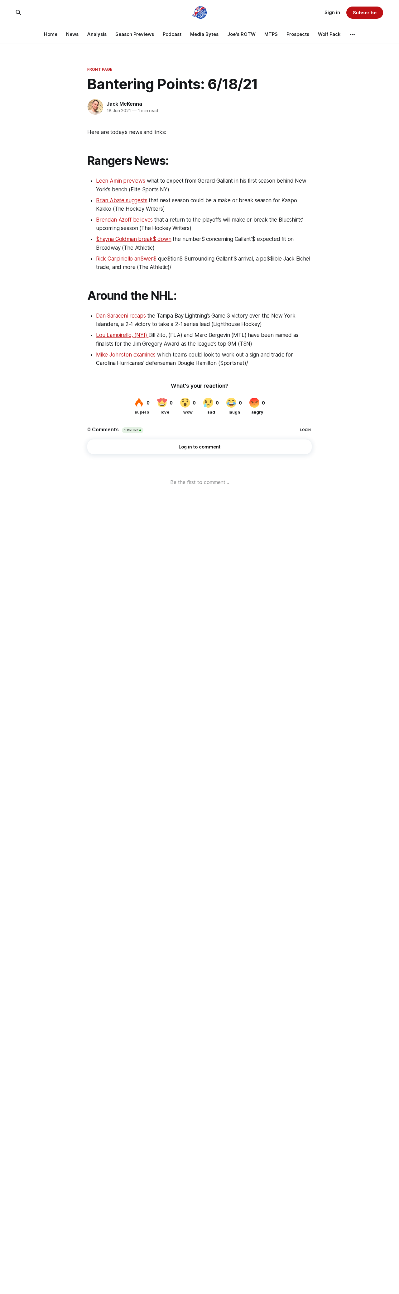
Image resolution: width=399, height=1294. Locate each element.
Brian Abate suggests (121, 200)
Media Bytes (204, 34)
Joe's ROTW (241, 34)
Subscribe (364, 13)
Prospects (297, 34)
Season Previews (134, 34)
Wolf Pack (329, 34)
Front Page (99, 69)
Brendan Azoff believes (124, 220)
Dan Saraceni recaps (121, 316)
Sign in (332, 12)
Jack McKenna (124, 104)
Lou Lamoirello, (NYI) (122, 335)
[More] (352, 34)
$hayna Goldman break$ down (133, 239)
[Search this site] (18, 12)
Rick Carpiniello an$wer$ (126, 259)
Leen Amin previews (121, 181)
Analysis (97, 34)
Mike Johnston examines (126, 355)
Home (50, 34)
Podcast (172, 34)
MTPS (271, 34)
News (72, 34)
